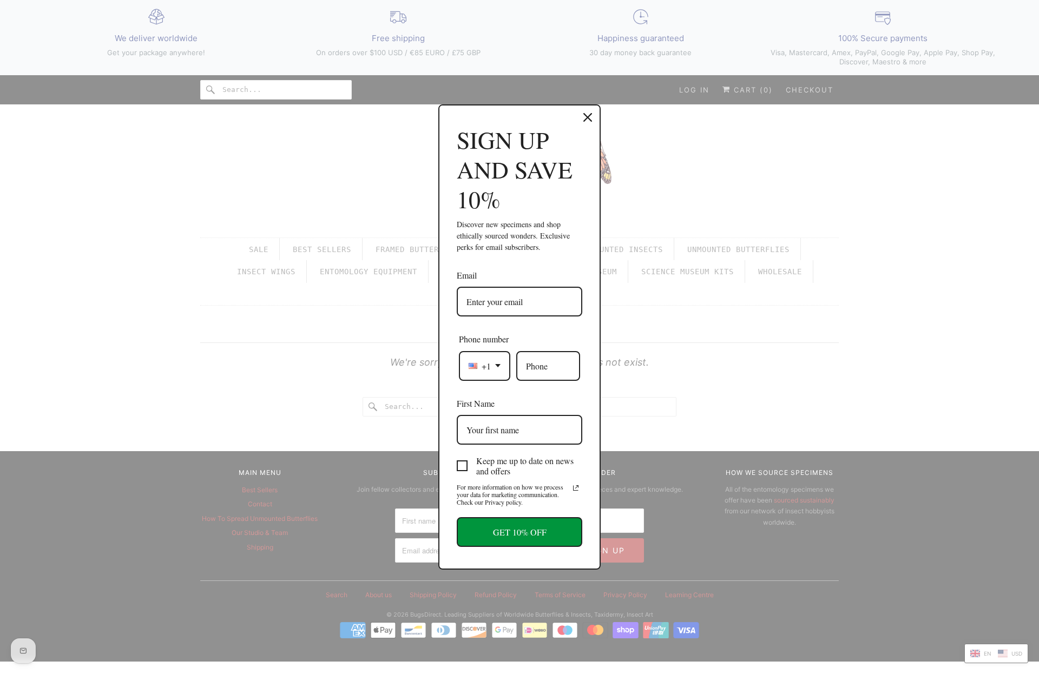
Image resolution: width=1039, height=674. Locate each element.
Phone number (484, 339)
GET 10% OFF (520, 532)
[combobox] (484, 366)
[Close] (588, 117)
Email (467, 275)
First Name (476, 403)
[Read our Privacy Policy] (575, 487)
